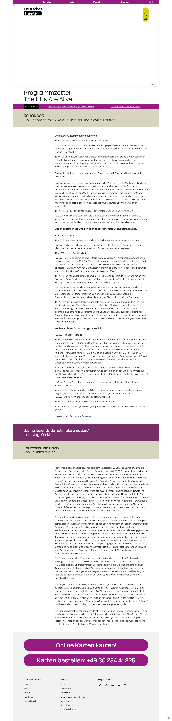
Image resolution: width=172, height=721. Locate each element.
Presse (27, 684)
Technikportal (67, 705)
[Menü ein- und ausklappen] (146, 9)
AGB (63, 684)
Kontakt (27, 688)
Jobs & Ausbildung (69, 709)
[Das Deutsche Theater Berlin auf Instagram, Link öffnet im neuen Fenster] (106, 685)
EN (145, 18)
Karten (72, 2)
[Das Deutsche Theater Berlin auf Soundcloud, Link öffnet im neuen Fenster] (113, 685)
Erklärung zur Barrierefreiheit (73, 697)
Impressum (66, 693)
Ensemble (125, 2)
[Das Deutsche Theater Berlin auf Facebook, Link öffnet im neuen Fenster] (100, 685)
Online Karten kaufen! (86, 645)
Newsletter (28, 697)
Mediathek (98, 2)
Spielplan (47, 2)
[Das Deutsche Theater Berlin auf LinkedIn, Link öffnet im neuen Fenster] (125, 685)
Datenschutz (66, 688)
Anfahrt (27, 693)
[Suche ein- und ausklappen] (146, 14)
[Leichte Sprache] (150, 2)
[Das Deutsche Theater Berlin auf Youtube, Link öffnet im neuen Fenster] (119, 685)
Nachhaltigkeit (30, 701)
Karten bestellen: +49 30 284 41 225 (86, 660)
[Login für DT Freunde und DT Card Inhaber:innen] (155, 2)
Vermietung (66, 701)
